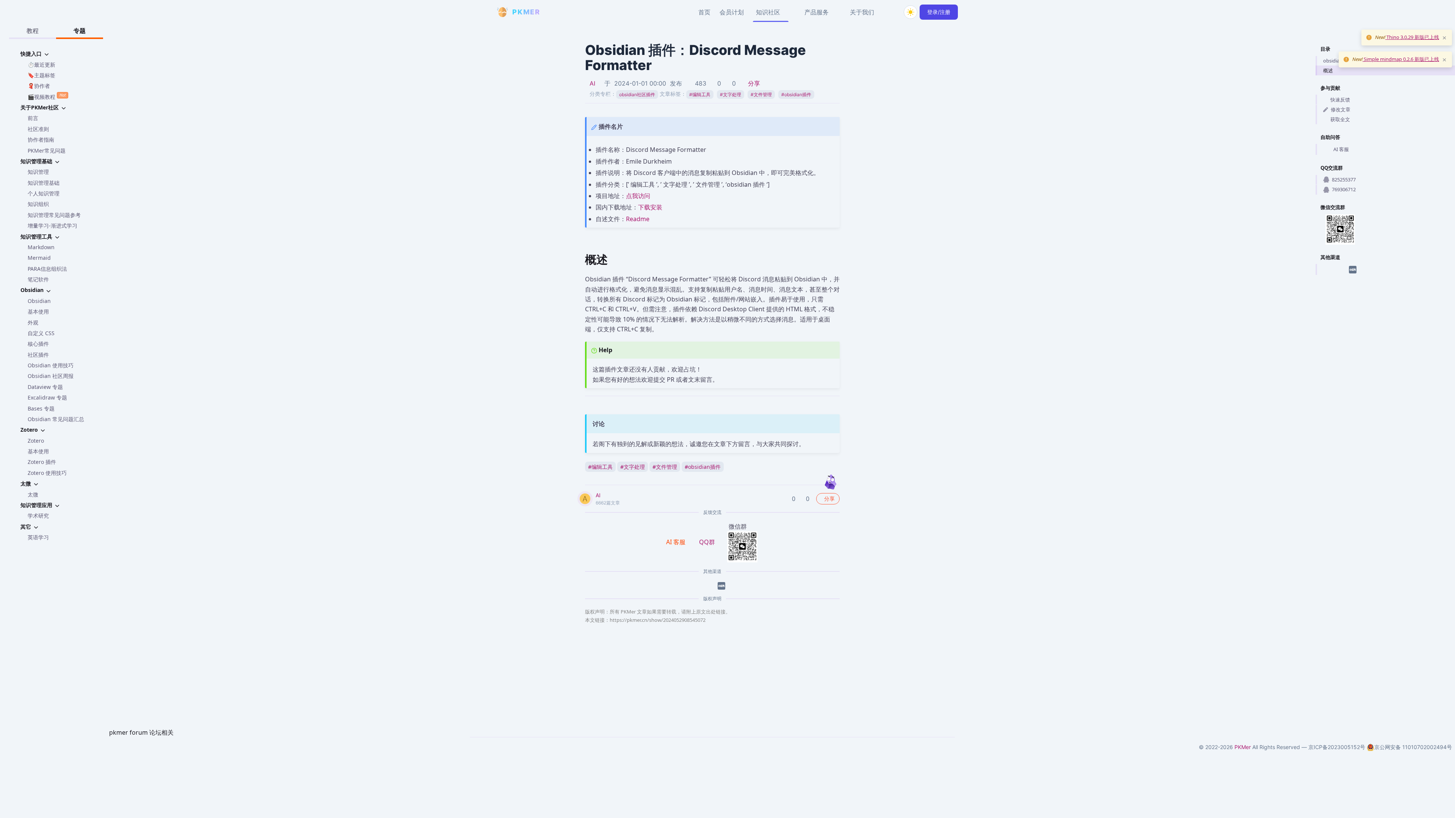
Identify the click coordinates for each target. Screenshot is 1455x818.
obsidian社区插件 (637, 94)
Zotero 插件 (42, 461)
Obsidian (39, 300)
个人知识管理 (43, 193)
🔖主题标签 (41, 75)
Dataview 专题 (45, 386)
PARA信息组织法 (47, 268)
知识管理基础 (43, 182)
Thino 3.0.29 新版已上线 (1412, 37)
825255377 (1344, 179)
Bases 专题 (41, 408)
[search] (892, 12)
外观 (33, 322)
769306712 (1344, 189)
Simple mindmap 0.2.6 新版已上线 (1401, 59)
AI (592, 83)
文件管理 (761, 94)
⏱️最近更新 (41, 64)
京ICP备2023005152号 (1336, 747)
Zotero (36, 440)
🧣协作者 (39, 85)
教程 (33, 31)
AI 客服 (1341, 149)
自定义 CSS (41, 333)
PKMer (1242, 747)
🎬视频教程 (47, 96)
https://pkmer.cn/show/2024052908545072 (658, 620)
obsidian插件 (796, 94)
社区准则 (38, 129)
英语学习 (38, 537)
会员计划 (732, 12)
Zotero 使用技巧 (47, 472)
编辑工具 (699, 94)
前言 (33, 118)
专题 (80, 31)
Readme (637, 219)
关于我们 (862, 12)
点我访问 (638, 196)
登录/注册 (938, 12)
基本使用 (38, 311)
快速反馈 (1340, 99)
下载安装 (650, 207)
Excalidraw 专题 (47, 397)
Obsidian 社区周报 (51, 375)
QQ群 (707, 542)
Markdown (41, 247)
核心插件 (38, 343)
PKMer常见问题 (47, 150)
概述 (1328, 70)
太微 (33, 494)
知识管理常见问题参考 (54, 215)
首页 (704, 12)
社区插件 (38, 354)
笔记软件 (38, 279)
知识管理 (38, 171)
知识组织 (38, 204)
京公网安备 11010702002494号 (1413, 747)
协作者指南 (41, 139)
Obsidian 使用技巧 (51, 365)
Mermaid (39, 257)
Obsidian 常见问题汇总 (56, 419)
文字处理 (730, 94)
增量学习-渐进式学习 (52, 225)
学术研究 (38, 515)
